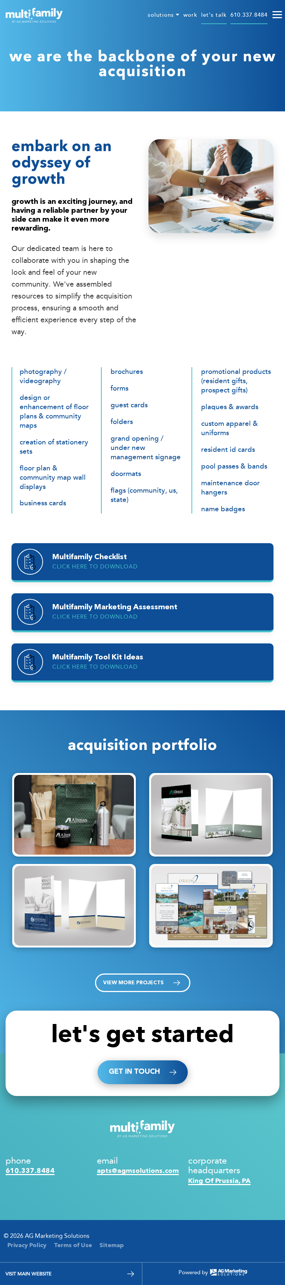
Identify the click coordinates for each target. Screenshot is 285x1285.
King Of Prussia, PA (219, 1181)
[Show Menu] (277, 15)
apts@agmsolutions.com (138, 1171)
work (190, 15)
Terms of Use (73, 1246)
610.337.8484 (249, 15)
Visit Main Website (29, 1273)
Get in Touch (134, 1072)
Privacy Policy (26, 1246)
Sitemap (111, 1246)
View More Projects (133, 982)
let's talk (214, 15)
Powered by (193, 1272)
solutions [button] (162, 15)
